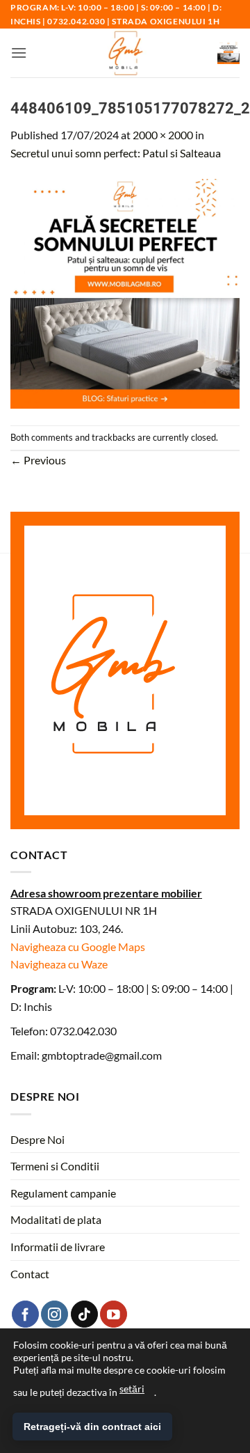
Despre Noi (37, 1139)
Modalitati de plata (55, 1219)
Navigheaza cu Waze (59, 964)
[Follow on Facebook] (25, 1314)
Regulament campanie (63, 1193)
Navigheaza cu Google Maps (77, 946)
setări (131, 1389)
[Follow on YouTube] (113, 1314)
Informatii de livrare (57, 1246)
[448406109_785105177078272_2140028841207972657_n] (125, 292)
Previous (38, 459)
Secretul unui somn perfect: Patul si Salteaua (115, 152)
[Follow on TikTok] (84, 1314)
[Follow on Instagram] (54, 1314)
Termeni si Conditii (54, 1165)
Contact (29, 1273)
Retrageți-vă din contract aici (92, 1426)
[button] (18, 53)
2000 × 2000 (163, 134)
